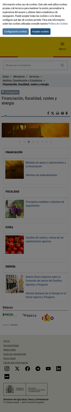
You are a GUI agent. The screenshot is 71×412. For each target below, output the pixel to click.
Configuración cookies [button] (15, 31)
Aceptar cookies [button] (40, 31)
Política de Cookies (58, 23)
